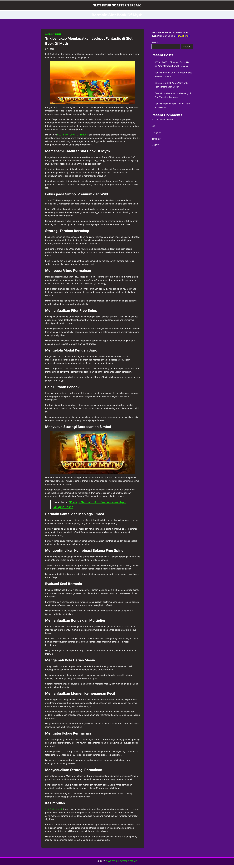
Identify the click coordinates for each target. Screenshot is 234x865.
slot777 (155, 145)
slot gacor (156, 132)
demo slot (156, 139)
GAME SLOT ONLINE (53, 34)
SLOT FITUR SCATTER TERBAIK (121, 861)
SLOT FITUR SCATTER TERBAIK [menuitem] (72, 135)
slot (153, 126)
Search (154, 42)
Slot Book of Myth (54, 809)
